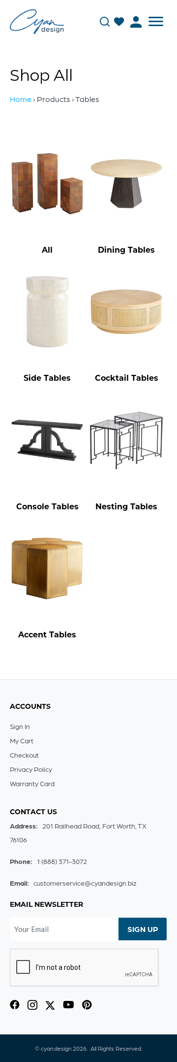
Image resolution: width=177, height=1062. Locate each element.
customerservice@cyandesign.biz (84, 883)
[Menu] (156, 21)
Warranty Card (32, 783)
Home (20, 98)
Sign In (20, 726)
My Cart (21, 740)
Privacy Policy (31, 769)
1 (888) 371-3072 (62, 861)
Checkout (24, 755)
